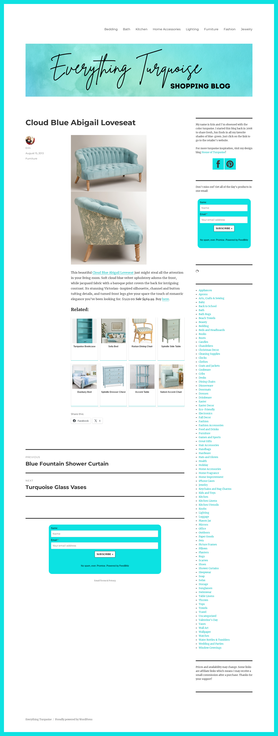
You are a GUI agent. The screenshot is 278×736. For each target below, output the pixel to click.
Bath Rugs (205, 314)
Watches (204, 635)
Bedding (111, 29)
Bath (126, 29)
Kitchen (142, 29)
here (165, 299)
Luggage (204, 516)
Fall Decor (205, 417)
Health (203, 461)
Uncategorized (207, 616)
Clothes (203, 361)
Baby (202, 302)
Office (202, 528)
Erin (28, 147)
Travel (202, 612)
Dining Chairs (207, 381)
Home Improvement (211, 477)
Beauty (203, 322)
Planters (204, 552)
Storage (203, 584)
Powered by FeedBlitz (117, 565)
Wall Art (203, 628)
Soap (202, 576)
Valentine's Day (208, 620)
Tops (202, 604)
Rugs (202, 556)
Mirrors (203, 524)
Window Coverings (210, 647)
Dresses (203, 393)
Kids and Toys (207, 493)
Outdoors (204, 532)
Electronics (205, 413)
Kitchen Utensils (209, 504)
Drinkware (205, 397)
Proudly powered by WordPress (73, 719)
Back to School (208, 306)
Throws (203, 600)
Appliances (205, 290)
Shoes (202, 564)
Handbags (205, 449)
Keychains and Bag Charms (215, 489)
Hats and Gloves (208, 457)
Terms (103, 580)
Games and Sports (210, 437)
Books (202, 334)
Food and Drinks (209, 429)
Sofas (202, 580)
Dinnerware (206, 385)
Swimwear (205, 592)
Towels (203, 608)
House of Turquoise (213, 152)
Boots (202, 338)
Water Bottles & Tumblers (214, 639)
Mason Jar (205, 520)
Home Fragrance (209, 473)
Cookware (205, 369)
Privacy (112, 580)
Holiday (203, 465)
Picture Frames (208, 544)
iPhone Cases (207, 481)
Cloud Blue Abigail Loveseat (113, 272)
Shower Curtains (209, 568)
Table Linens (206, 596)
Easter (202, 401)
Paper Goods (206, 536)
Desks (202, 377)
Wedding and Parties (211, 643)
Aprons (203, 294)
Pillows (203, 548)
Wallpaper (205, 632)
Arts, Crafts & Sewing (211, 298)
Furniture (211, 29)
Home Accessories (167, 29)
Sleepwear (205, 572)
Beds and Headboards (212, 330)
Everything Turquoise (39, 719)
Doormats (205, 389)
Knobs (203, 508)
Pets (201, 540)
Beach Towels (207, 318)
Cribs (202, 373)
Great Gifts (205, 441)
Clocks (203, 357)
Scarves (203, 560)
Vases (202, 624)
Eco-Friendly (207, 409)
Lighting (192, 29)
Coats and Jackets (209, 365)
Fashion (230, 29)
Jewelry (246, 29)
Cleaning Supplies (209, 354)
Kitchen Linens (208, 500)
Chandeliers (206, 346)
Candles (203, 342)
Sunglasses (205, 588)
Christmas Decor (209, 350)
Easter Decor (206, 405)
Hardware (205, 453)
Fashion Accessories (211, 425)
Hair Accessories (209, 445)
